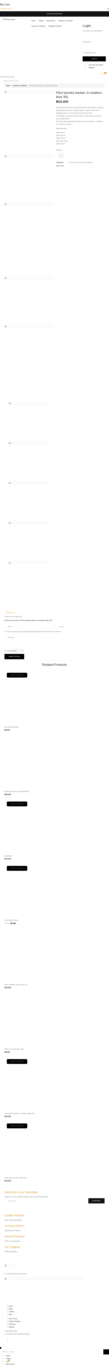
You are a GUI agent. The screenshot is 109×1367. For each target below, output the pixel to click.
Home (33, 21)
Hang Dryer (8, 856)
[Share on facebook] (70, 165)
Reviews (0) (10, 613)
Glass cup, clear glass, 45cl (14, 1049)
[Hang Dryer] (54, 825)
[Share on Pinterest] (91, 165)
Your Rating (8, 651)
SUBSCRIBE (96, 1201)
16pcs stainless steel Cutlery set (15, 985)
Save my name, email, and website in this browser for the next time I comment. (33, 631)
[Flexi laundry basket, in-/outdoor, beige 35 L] (54, 1083)
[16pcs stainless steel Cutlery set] (54, 954)
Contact (11, 1311)
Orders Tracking (14, 1321)
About (11, 1306)
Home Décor (50, 21)
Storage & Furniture (55, 26)
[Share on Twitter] (74, 165)
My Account (13, 1318)
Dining (41, 21)
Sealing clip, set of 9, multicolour (15, 1178)
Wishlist (11, 1327)
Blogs (11, 1309)
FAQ (10, 1314)
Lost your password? (95, 65)
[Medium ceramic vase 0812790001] (54, 761)
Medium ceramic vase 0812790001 (16, 791)
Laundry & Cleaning (38, 26)
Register (91, 67)
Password (87, 42)
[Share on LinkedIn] (78, 165)
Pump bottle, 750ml (11, 920)
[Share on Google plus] (87, 165)
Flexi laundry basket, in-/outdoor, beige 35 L (19, 1113)
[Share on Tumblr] (83, 165)
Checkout (12, 1324)
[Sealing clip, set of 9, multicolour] (54, 1147)
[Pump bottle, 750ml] (54, 890)
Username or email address (93, 31)
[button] (105, 74)
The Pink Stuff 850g (11, 727)
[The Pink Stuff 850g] (54, 697)
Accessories (73, 162)
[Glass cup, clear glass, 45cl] (54, 1019)
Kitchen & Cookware (66, 21)
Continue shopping (54, 14)
